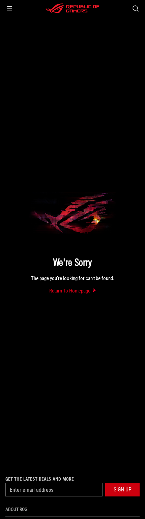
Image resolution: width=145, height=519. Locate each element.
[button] (9, 8)
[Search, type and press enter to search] (135, 8)
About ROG (16, 509)
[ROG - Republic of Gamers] (72, 8)
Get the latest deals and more (39, 479)
